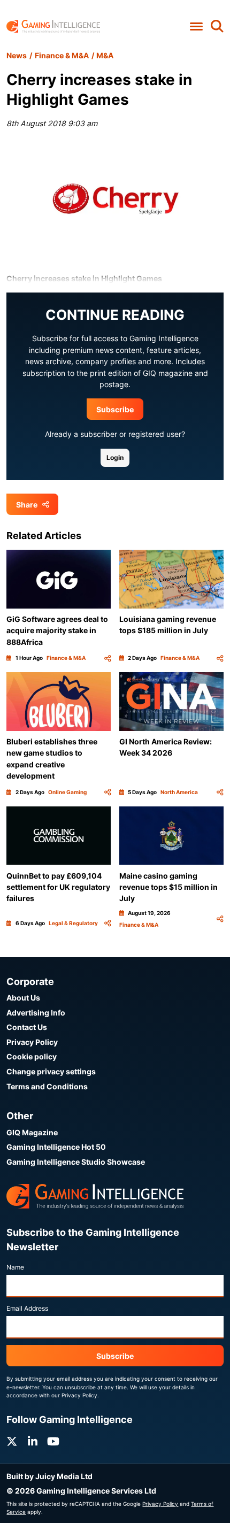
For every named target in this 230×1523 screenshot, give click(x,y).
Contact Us (26, 1027)
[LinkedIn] (32, 1441)
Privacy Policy (32, 1042)
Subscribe (115, 409)
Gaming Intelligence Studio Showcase (75, 1161)
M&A (104, 55)
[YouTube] (53, 1441)
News (16, 55)
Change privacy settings (51, 1071)
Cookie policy (31, 1056)
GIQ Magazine (32, 1132)
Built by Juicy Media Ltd (49, 1476)
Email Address (27, 1308)
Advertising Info (35, 1012)
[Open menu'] (196, 26)
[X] (11, 1441)
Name (15, 1267)
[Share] (107, 658)
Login (115, 457)
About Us (23, 997)
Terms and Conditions (47, 1086)
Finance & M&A (62, 55)
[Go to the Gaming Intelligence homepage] (53, 26)
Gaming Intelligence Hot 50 (56, 1146)
